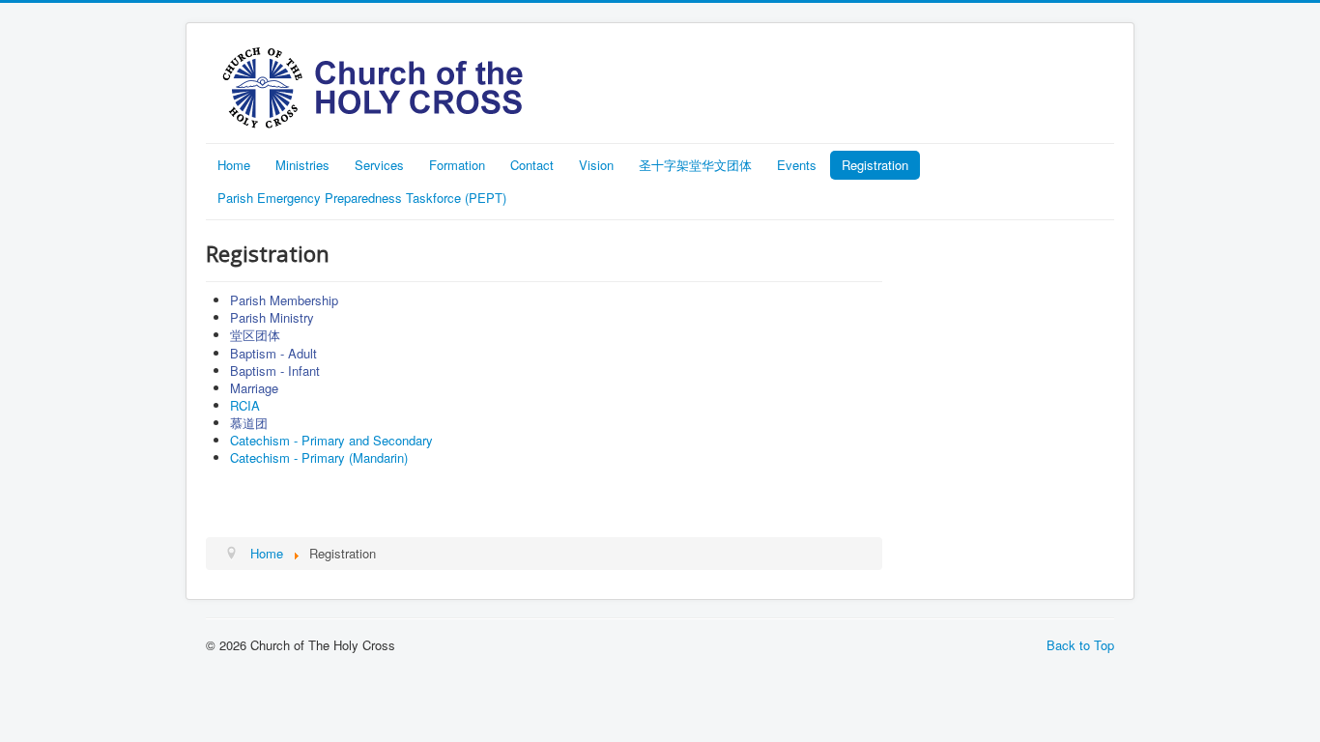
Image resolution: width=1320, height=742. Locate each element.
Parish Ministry (272, 317)
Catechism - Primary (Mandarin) (319, 457)
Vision (596, 165)
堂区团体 (255, 335)
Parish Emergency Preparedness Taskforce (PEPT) (361, 197)
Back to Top (1080, 645)
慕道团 (249, 423)
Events (797, 165)
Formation (457, 165)
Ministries (302, 165)
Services (379, 165)
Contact (532, 165)
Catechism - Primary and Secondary (331, 440)
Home (233, 165)
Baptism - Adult (273, 353)
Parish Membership (284, 300)
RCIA (245, 405)
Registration (875, 165)
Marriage (254, 388)
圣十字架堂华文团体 (695, 165)
